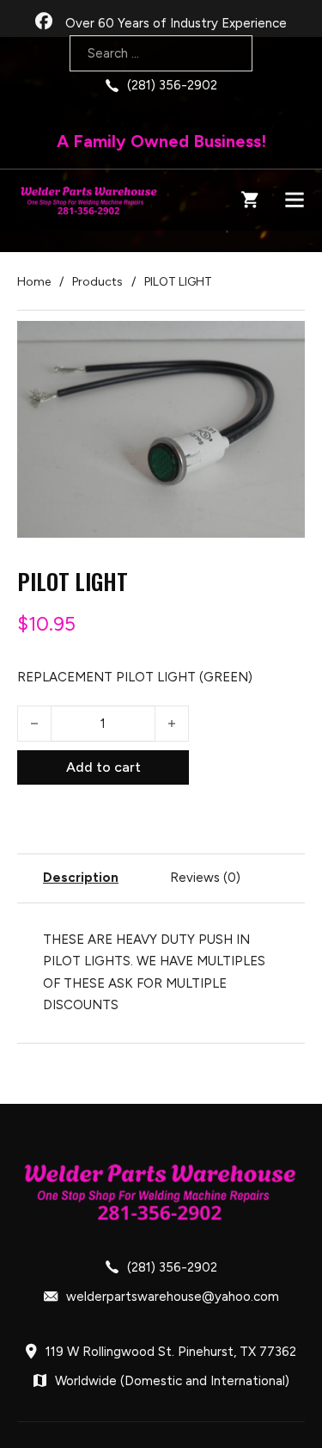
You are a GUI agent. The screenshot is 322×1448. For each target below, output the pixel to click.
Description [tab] (80, 877)
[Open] (294, 199)
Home (34, 281)
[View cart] (249, 199)
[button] (281, 344)
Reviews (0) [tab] (205, 877)
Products (97, 281)
